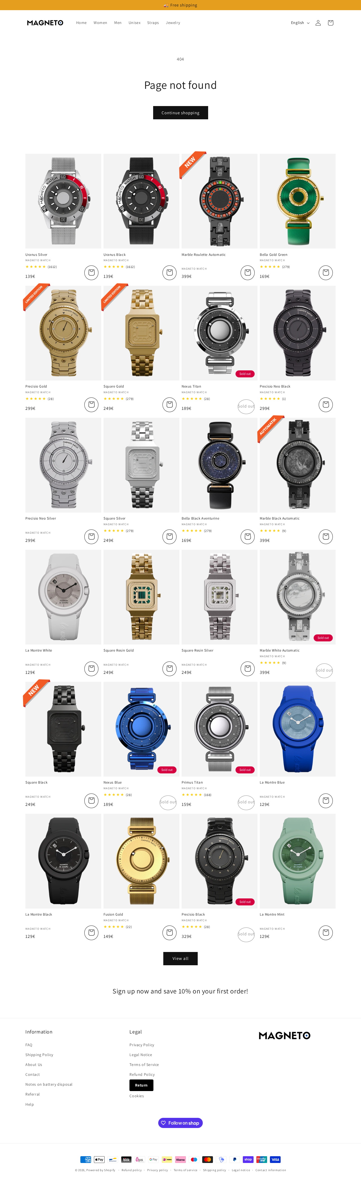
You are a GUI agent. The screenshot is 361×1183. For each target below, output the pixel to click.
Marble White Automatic (280, 650)
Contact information (271, 1170)
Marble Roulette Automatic (204, 254)
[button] (330, 23)
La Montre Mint (272, 914)
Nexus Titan (191, 386)
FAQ (28, 1044)
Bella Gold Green (274, 254)
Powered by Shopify (100, 1170)
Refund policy (132, 1170)
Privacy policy (157, 1170)
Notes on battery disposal (49, 1084)
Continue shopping (181, 112)
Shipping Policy (39, 1054)
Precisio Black (193, 914)
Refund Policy (142, 1074)
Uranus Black (115, 254)
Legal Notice (140, 1054)
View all (181, 958)
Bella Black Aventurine (200, 518)
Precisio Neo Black (275, 386)
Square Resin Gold (119, 650)
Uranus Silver (36, 254)
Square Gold (114, 386)
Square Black (36, 782)
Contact (32, 1074)
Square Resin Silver (197, 650)
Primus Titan (192, 782)
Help (29, 1104)
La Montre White (38, 650)
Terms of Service (144, 1064)
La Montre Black (38, 914)
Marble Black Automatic (280, 518)
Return (141, 1085)
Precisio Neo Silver (40, 518)
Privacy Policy (141, 1044)
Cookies (136, 1095)
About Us (33, 1064)
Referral (32, 1094)
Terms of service (185, 1170)
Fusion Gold (113, 914)
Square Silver (115, 518)
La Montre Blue (272, 782)
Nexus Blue (113, 782)
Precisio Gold (36, 386)
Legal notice (241, 1170)
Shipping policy (214, 1170)
